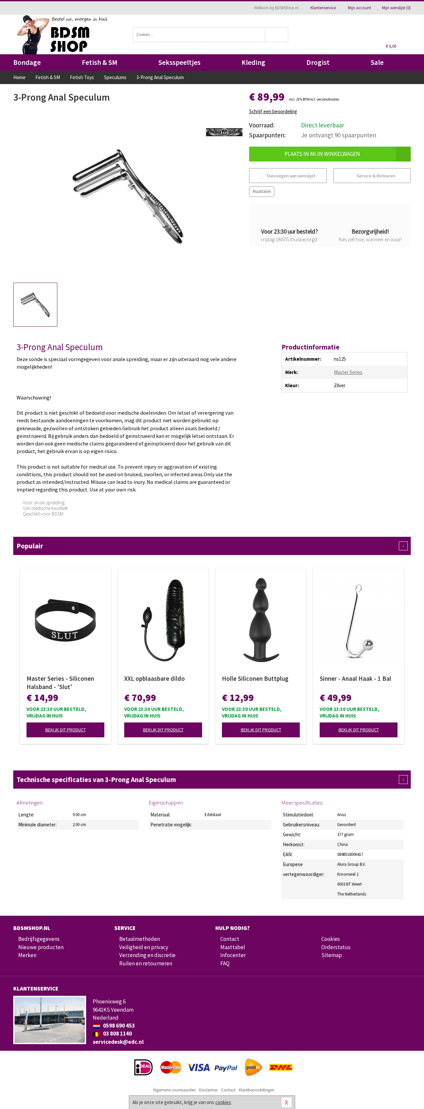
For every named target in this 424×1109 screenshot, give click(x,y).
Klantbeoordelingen (256, 1090)
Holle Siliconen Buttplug (255, 678)
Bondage (27, 62)
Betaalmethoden (139, 939)
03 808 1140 (117, 1033)
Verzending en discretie (147, 955)
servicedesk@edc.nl (118, 1041)
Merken (27, 955)
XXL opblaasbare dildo (154, 678)
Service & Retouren (375, 176)
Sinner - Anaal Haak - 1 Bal (355, 678)
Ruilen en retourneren (145, 963)
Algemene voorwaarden (174, 1090)
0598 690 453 (118, 1025)
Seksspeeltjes (179, 62)
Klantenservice (323, 8)
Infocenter (233, 955)
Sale (377, 62)
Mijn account (359, 8)
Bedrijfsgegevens (39, 939)
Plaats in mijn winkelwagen (322, 154)
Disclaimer (208, 1090)
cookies (223, 1102)
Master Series (348, 372)
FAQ (225, 963)
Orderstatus (335, 947)
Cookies (330, 939)
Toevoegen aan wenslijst (290, 176)
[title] (224, 131)
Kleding (253, 62)
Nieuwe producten (41, 947)
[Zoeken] (277, 34)
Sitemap (331, 955)
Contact (229, 939)
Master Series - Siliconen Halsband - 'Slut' (60, 682)
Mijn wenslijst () (396, 8)
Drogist (318, 62)
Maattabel (262, 191)
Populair (210, 545)
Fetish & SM (99, 62)
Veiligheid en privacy (143, 947)
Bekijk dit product (65, 730)
